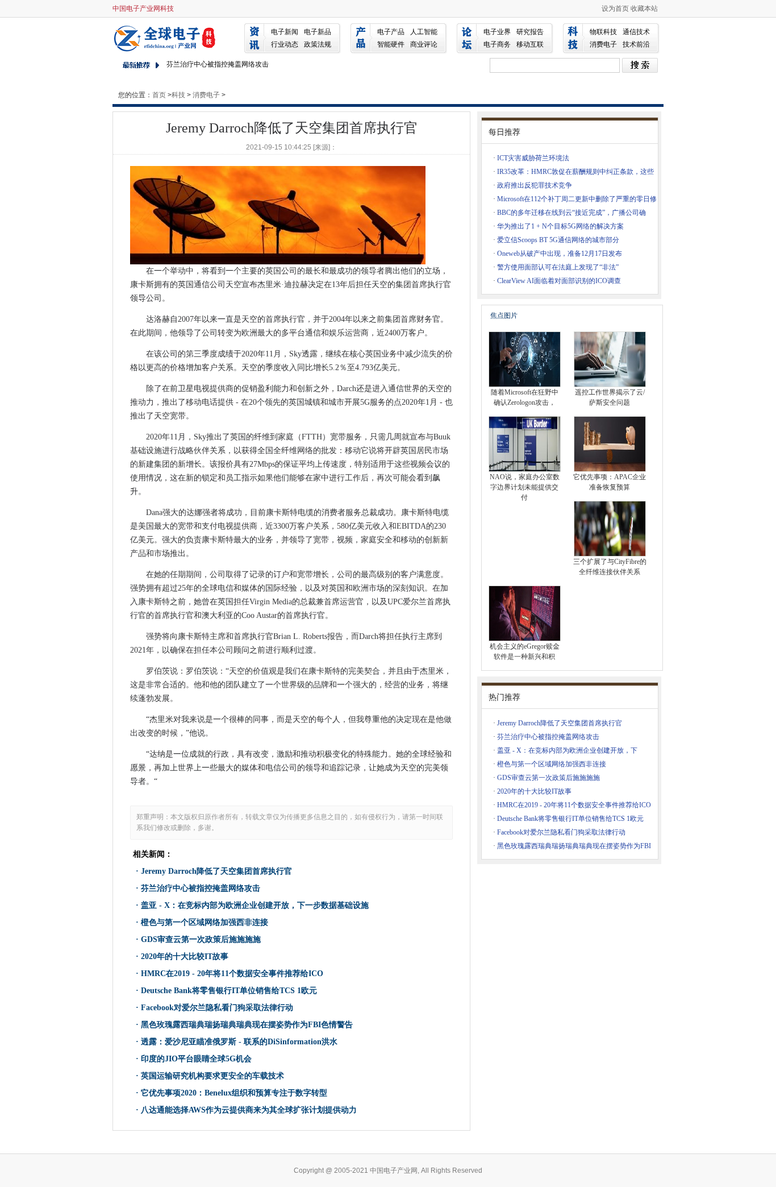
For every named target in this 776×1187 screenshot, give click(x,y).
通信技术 (636, 32)
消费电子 (603, 44)
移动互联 (530, 44)
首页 (159, 95)
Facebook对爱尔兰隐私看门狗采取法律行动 (217, 1007)
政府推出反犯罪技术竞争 (534, 185)
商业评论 (423, 44)
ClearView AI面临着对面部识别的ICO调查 (559, 281)
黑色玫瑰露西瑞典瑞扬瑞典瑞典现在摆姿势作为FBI (574, 846)
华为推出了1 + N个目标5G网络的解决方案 (560, 226)
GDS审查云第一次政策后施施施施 (201, 939)
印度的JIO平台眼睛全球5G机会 (196, 1059)
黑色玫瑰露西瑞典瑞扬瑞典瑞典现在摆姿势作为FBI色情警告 (247, 1024)
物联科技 (603, 32)
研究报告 (530, 32)
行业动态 (284, 44)
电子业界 (497, 32)
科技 (178, 95)
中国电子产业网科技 (143, 9)
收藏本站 (644, 9)
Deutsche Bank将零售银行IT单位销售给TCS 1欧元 (229, 990)
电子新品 (317, 32)
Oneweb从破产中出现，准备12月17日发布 (559, 254)
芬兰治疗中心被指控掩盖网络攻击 (217, 64)
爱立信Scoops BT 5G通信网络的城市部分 (558, 240)
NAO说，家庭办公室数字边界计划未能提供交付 (525, 487)
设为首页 (615, 9)
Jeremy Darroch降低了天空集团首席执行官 (216, 871)
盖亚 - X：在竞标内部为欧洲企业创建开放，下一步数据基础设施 (255, 905)
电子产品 (390, 32)
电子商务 (497, 44)
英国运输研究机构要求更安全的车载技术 (212, 1076)
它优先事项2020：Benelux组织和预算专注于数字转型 (234, 1093)
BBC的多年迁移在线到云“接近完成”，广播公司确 (571, 213)
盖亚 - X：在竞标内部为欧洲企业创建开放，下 (567, 750)
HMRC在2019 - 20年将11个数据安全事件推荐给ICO (232, 973)
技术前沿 (636, 44)
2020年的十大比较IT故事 (184, 956)
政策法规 (317, 44)
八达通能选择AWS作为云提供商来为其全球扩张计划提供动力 (249, 1110)
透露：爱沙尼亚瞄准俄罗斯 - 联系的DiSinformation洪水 (239, 1041)
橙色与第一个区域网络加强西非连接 (204, 922)
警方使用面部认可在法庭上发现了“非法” (558, 267)
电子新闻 (284, 32)
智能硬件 (390, 44)
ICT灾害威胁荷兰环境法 (533, 158)
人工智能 (423, 32)
